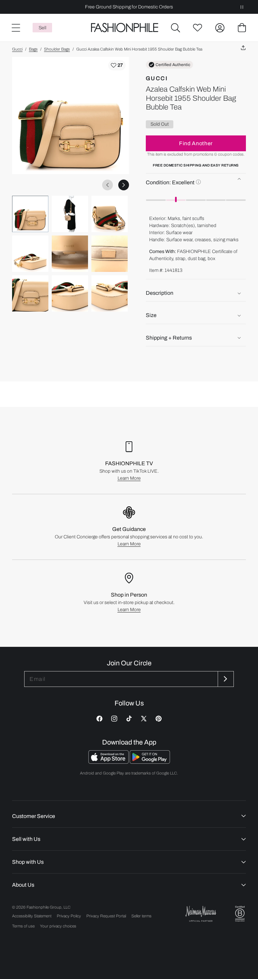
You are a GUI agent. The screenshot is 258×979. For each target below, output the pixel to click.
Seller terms (141, 916)
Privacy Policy (69, 916)
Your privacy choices (58, 926)
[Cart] (242, 28)
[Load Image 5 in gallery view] (70, 253)
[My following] (197, 28)
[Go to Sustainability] (240, 914)
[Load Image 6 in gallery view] (109, 253)
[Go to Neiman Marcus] (200, 914)
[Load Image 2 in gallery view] (70, 214)
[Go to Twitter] (143, 718)
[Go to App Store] (109, 762)
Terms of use (23, 926)
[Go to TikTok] (129, 718)
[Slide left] (107, 185)
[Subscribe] (225, 679)
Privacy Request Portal (106, 916)
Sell (42, 27)
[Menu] (15, 27)
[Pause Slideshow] (242, 7)
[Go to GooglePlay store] (150, 762)
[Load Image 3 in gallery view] (109, 214)
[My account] (220, 28)
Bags (33, 49)
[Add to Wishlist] (117, 65)
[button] (175, 28)
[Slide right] (123, 185)
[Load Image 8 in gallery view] (70, 293)
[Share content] (243, 48)
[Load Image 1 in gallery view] (30, 214)
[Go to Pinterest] (158, 718)
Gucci (17, 49)
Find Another (196, 143)
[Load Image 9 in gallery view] (109, 293)
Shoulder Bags (57, 49)
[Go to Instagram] (114, 718)
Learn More (129, 478)
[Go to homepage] (125, 28)
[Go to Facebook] (99, 718)
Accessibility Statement (31, 916)
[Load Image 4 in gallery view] (30, 253)
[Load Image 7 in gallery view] (30, 293)
